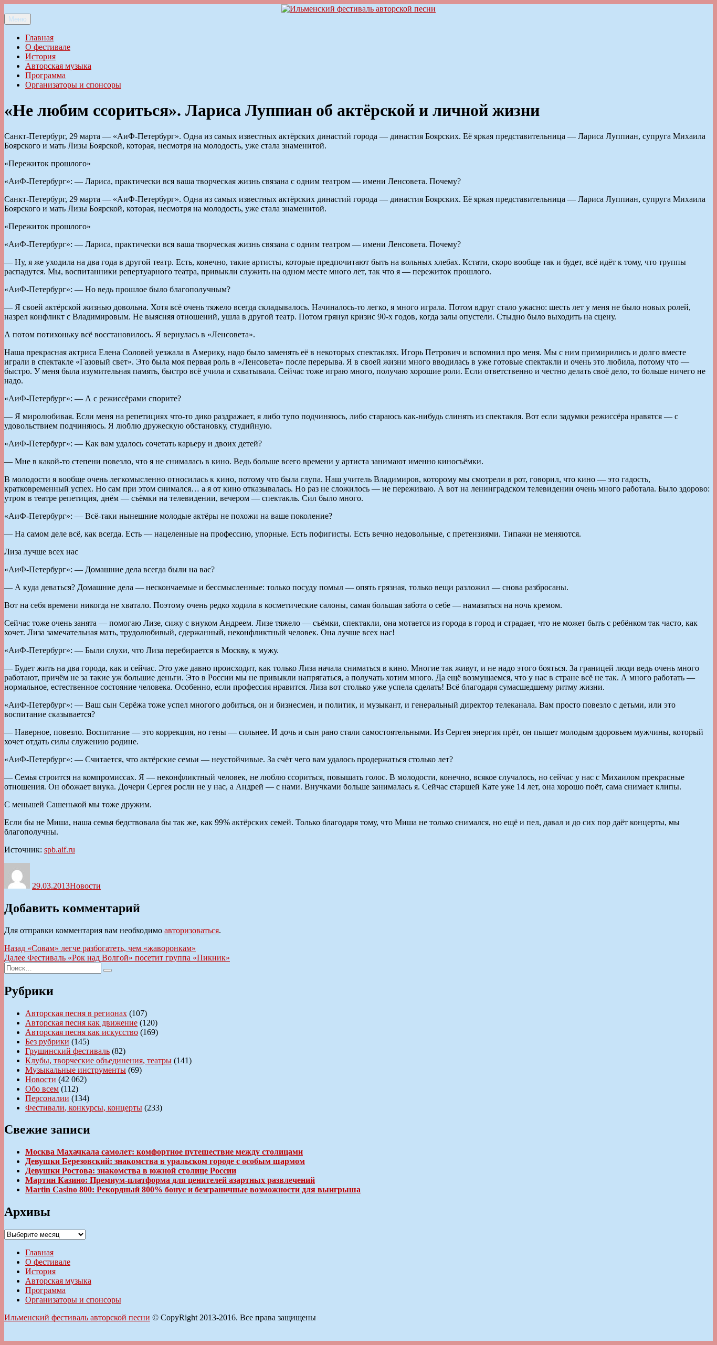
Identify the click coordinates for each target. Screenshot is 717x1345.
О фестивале (47, 46)
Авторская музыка (58, 65)
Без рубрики (47, 1041)
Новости (85, 885)
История (40, 56)
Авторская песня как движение (81, 1022)
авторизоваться (191, 930)
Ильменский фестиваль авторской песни (77, 1317)
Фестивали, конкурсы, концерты (83, 1107)
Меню (17, 19)
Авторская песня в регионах (76, 1013)
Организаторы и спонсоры (73, 84)
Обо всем (42, 1088)
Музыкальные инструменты (75, 1069)
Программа (45, 75)
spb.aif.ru (59, 849)
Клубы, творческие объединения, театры (98, 1060)
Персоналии (47, 1098)
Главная (39, 37)
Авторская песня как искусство (81, 1032)
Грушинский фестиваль (67, 1051)
